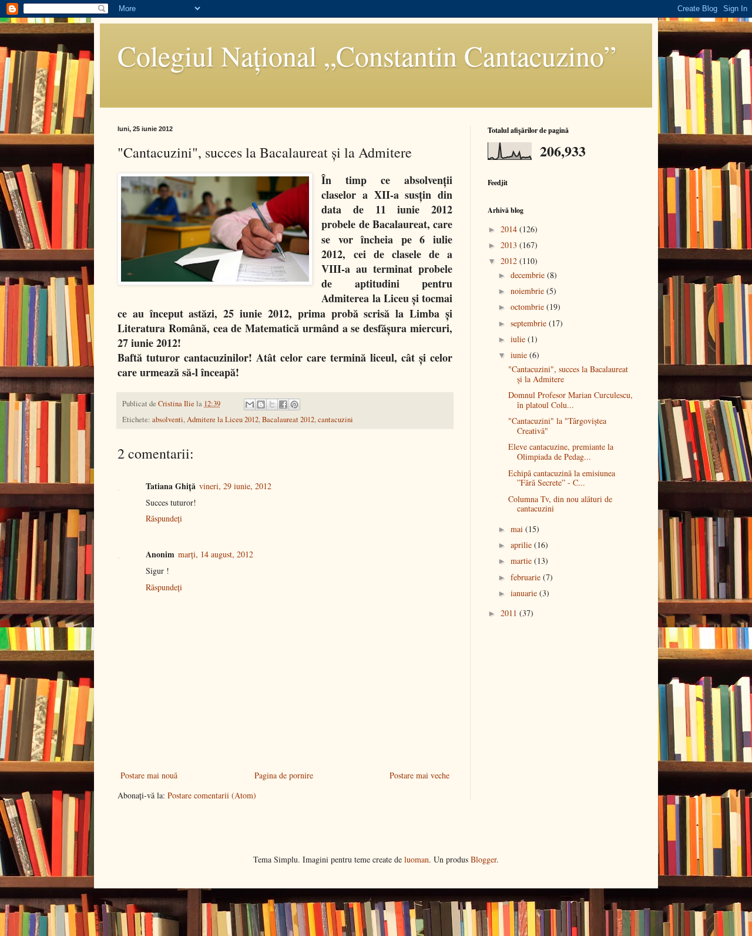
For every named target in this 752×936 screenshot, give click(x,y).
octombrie (528, 306)
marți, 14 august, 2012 (215, 554)
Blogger (483, 859)
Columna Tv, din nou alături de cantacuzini (560, 503)
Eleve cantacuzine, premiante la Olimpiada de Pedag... (560, 451)
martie (522, 560)
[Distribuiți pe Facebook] (283, 404)
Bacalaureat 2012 (288, 419)
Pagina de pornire (283, 775)
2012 (510, 260)
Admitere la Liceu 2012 (222, 419)
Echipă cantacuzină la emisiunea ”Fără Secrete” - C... (561, 478)
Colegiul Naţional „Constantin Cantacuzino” (367, 55)
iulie (519, 339)
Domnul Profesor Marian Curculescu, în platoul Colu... (570, 399)
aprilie (522, 544)
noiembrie (528, 290)
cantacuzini (335, 419)
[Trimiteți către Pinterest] (294, 404)
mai (518, 528)
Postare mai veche (419, 775)
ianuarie (525, 593)
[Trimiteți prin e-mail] (250, 404)
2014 (510, 229)
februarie (527, 577)
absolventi (167, 419)
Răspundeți (164, 518)
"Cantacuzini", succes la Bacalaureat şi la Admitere (568, 374)
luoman (416, 859)
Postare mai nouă (148, 775)
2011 (510, 613)
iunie (520, 354)
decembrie (529, 274)
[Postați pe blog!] (261, 404)
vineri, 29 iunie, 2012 (235, 486)
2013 (510, 244)
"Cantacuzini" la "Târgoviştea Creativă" (557, 425)
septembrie (530, 323)
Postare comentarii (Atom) (211, 795)
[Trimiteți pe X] (272, 404)
